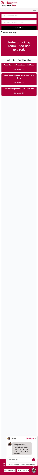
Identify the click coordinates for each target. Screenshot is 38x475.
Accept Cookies (9, 470)
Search (18, 27)
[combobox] (19, 16)
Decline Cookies (23, 470)
